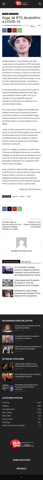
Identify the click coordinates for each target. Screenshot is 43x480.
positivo (22, 196)
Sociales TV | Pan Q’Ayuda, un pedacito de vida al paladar (32, 224)
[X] (9, 30)
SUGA (28, 196)
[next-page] (7, 301)
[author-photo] (21, 248)
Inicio (4, 10)
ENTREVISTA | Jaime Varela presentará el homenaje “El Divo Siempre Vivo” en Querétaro (27, 293)
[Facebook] (4, 30)
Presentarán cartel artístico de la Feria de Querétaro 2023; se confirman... (26, 387)
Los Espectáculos (14, 14)
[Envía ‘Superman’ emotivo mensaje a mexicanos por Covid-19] (7, 377)
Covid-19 (15, 196)
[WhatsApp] (19, 30)
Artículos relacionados (11, 262)
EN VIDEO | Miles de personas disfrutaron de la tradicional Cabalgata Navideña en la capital (11, 225)
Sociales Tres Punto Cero (13, 25)
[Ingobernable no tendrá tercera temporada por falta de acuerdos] (7, 366)
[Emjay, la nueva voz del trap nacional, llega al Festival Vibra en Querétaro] (7, 328)
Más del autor (26, 262)
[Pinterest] (14, 30)
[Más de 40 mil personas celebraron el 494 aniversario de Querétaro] (7, 349)
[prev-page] (3, 301)
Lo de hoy (11, 10)
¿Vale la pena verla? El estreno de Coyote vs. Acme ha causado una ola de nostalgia (26, 282)
